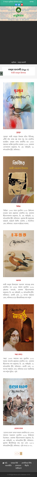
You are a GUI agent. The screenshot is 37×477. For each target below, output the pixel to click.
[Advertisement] (18, 41)
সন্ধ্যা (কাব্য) (18, 354)
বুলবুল (18, 132)
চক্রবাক (18, 280)
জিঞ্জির (18, 206)
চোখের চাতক (18, 428)
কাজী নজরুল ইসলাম (18, 72)
